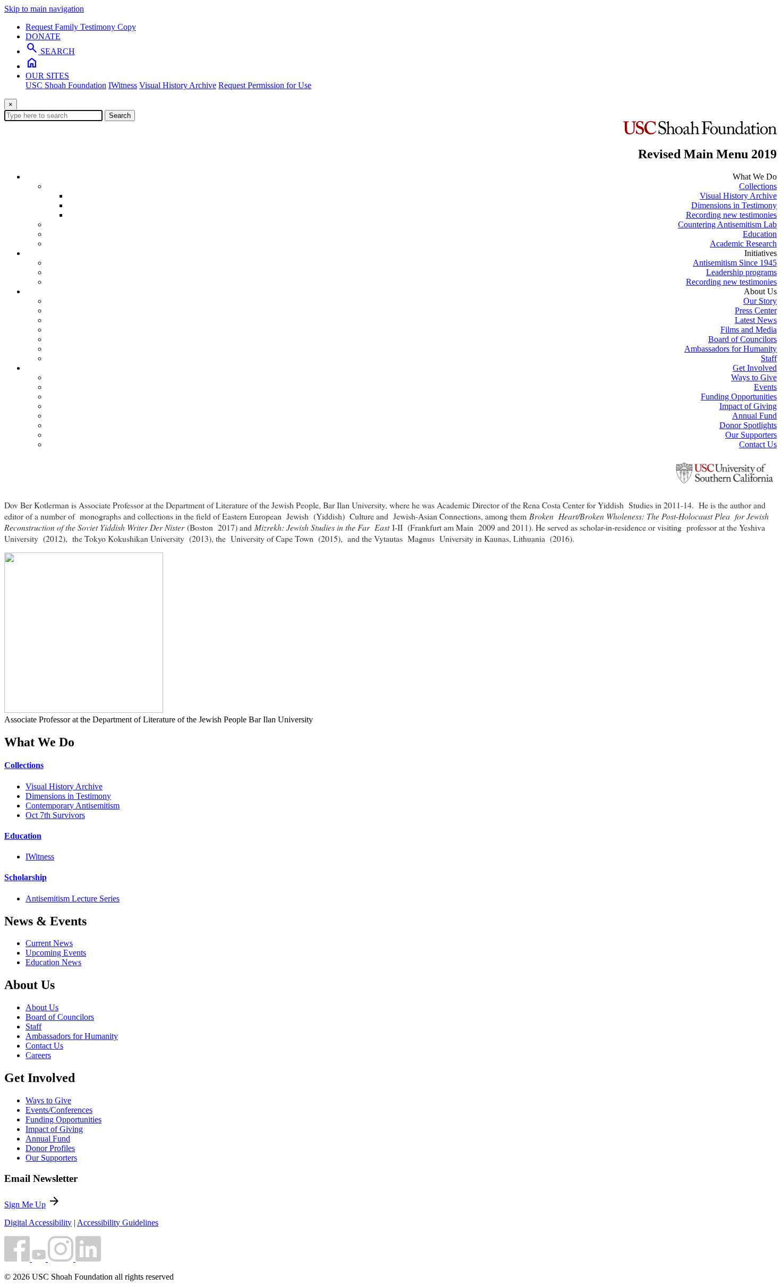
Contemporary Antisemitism (73, 805)
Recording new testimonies (731, 214)
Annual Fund (754, 415)
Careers (38, 1055)
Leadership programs (741, 272)
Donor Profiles (50, 1148)
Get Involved (755, 367)
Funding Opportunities (739, 396)
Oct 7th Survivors (55, 815)
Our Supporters (751, 434)
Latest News (756, 320)
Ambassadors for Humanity (730, 348)
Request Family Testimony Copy (81, 26)
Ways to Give (754, 377)
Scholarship (25, 877)
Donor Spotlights (748, 425)
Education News (53, 962)
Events (765, 386)
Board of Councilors (742, 339)
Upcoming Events (56, 952)
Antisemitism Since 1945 (735, 262)
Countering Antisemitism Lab (727, 224)
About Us (42, 1007)
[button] (18, 1258)
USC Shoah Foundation (66, 85)
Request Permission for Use (264, 85)
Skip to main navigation (44, 8)
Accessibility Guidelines (117, 1222)
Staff (769, 358)
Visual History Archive (177, 85)
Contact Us (758, 444)
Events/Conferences (59, 1109)
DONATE (43, 36)
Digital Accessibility (38, 1222)
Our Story (760, 300)
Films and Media (748, 329)
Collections (758, 186)
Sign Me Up (25, 1204)
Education (760, 234)
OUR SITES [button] (47, 75)
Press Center (756, 310)
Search (120, 116)
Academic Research (743, 243)
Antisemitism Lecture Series (73, 898)
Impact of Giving (748, 406)
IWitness (122, 85)
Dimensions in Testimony (734, 205)
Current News (49, 943)
